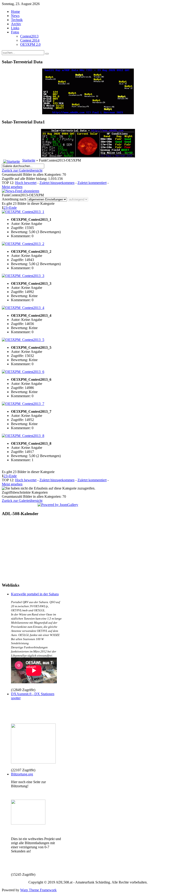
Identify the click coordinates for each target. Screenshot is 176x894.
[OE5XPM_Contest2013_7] (23, 404)
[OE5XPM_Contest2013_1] (23, 212)
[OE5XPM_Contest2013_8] (23, 436)
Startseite (28, 160)
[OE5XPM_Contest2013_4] (23, 308)
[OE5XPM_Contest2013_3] (23, 276)
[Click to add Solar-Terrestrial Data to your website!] (88, 113)
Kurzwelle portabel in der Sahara (35, 594)
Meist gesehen (12, 187)
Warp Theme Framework (38, 890)
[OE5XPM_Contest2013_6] (23, 372)
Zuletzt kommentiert (92, 183)
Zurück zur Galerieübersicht (22, 170)
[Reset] (47, 53)
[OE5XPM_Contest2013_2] (23, 244)
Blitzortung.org (22, 774)
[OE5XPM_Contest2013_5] (23, 340)
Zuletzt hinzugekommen (56, 183)
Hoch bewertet (25, 183)
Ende (13, 208)
